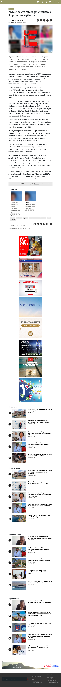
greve (25, 218)
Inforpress (12, 22)
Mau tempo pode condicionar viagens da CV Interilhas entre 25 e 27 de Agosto (40, 582)
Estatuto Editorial (51, 678)
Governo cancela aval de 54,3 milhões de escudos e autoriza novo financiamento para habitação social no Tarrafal (40, 613)
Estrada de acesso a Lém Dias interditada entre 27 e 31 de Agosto (39, 516)
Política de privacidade (52, 680)
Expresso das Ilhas (17, 20)
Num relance (51, 675)
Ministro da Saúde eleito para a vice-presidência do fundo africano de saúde (38, 421)
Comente (36, 184)
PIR (49, 218)
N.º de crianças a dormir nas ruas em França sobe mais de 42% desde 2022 (40, 455)
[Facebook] (38, 20)
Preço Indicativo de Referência (37, 218)
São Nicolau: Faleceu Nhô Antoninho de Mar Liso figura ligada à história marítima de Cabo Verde (40, 444)
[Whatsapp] (44, 20)
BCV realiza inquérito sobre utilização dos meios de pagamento (39, 624)
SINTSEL (13, 220)
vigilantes (19, 218)
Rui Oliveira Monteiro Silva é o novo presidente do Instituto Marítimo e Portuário (40, 537)
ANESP (12, 218)
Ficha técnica (50, 677)
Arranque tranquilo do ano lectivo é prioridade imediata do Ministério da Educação (38, 571)
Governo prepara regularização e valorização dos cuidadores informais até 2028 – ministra (39, 433)
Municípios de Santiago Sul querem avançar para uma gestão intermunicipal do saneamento (40, 411)
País (9, 8)
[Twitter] (41, 20)
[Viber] (44, 224)
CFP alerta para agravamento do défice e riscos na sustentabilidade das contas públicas (39, 647)
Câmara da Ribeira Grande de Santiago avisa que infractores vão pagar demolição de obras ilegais (40, 560)
